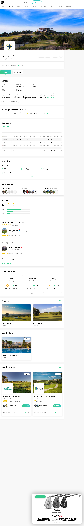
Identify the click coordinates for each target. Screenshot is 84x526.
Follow (41, 56)
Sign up (37, 2)
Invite (47, 56)
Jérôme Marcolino (15, 248)
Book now (26, 405)
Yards (56, 123)
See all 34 (58, 367)
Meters (60, 123)
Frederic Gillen (13, 230)
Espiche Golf (5, 126)
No (22, 65)
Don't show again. (57, 522)
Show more (32, 176)
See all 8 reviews (6, 264)
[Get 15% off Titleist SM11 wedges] (57, 509)
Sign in (26, 2)
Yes (19, 65)
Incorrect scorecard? (56, 153)
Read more (50, 98)
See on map (15, 59)
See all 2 (58, 301)
